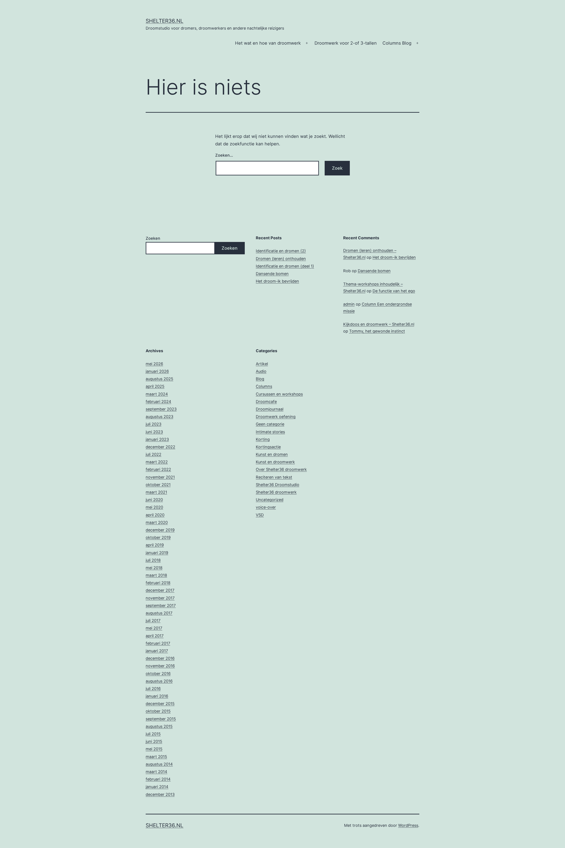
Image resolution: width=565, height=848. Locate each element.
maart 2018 (156, 575)
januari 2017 (157, 650)
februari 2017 (158, 643)
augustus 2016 (159, 681)
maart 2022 (157, 462)
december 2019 (160, 530)
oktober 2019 (158, 537)
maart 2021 (156, 492)
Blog (260, 378)
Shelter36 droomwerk (276, 492)
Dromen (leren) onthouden (281, 258)
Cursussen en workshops (279, 394)
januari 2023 (157, 439)
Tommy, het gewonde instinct (377, 331)
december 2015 (160, 703)
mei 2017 (154, 628)
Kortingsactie (268, 447)
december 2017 (160, 590)
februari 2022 (158, 469)
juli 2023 (153, 424)
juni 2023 (154, 432)
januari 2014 (157, 786)
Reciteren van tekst (274, 477)
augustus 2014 (159, 764)
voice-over (266, 507)
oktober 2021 (158, 484)
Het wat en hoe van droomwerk (268, 43)
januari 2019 (157, 552)
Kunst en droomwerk (275, 462)
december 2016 (160, 658)
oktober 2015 (158, 711)
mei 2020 (154, 507)
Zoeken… (224, 155)
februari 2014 (158, 779)
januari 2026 (157, 371)
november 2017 (160, 598)
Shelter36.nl (164, 21)
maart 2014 (156, 771)
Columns (264, 386)
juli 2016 (153, 688)
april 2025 (155, 386)
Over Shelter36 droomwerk (281, 469)
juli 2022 (153, 454)
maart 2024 (157, 394)
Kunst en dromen (272, 454)
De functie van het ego (394, 291)
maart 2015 (156, 756)
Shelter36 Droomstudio (277, 484)
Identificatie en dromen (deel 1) (285, 266)
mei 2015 (154, 749)
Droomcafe (266, 401)
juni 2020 (154, 499)
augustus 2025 (159, 378)
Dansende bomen (272, 273)
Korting (263, 439)
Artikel (262, 363)
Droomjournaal (269, 409)
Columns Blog (396, 43)
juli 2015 (153, 734)
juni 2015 (154, 741)
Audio (261, 371)
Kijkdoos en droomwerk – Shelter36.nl (378, 324)
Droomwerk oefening (276, 416)
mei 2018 (154, 567)
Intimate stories (270, 432)
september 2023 (161, 409)
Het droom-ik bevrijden (277, 281)
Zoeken (153, 238)
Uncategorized (269, 499)
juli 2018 (153, 560)
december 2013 (160, 794)
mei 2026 (154, 363)
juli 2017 (153, 620)
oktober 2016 (158, 673)
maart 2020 (157, 522)
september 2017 (161, 605)
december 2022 (160, 447)
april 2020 (155, 515)
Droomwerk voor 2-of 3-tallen (346, 43)
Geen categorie (270, 424)
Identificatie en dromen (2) (281, 251)
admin (349, 304)
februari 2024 (158, 401)
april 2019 (155, 545)
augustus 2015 (159, 726)
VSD (260, 515)
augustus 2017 (159, 613)
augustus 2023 (159, 416)
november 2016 (160, 666)
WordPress (408, 825)
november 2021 (160, 477)
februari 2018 (158, 582)
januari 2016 (157, 696)
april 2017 (155, 635)
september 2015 (161, 719)
